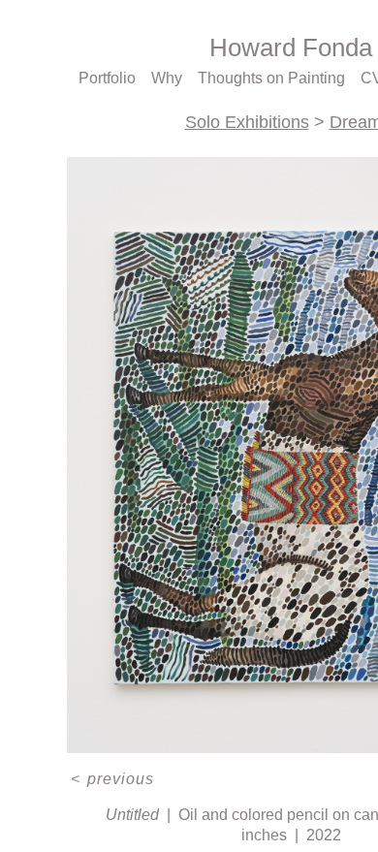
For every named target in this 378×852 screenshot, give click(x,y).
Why (170, 78)
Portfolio (110, 78)
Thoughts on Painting (273, 78)
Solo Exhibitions (246, 122)
